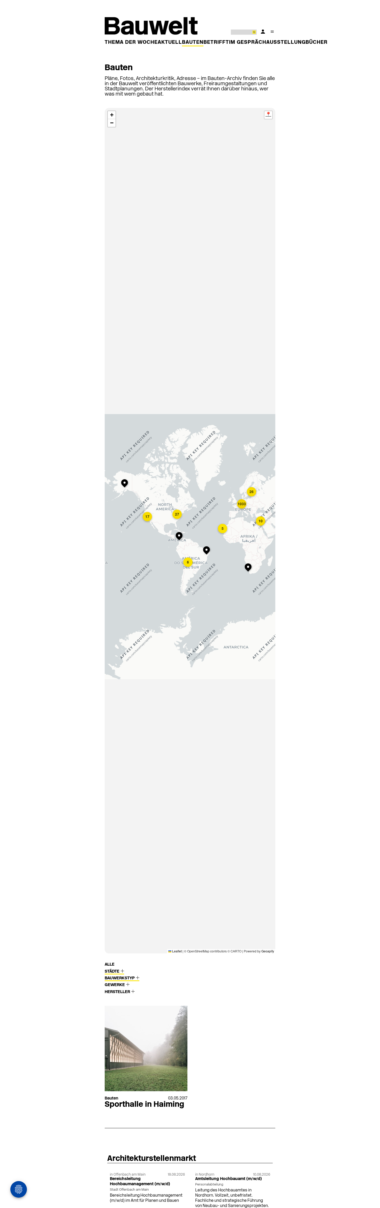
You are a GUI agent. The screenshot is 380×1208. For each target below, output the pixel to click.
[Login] (263, 31)
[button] (126, 483)
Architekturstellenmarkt (151, 1159)
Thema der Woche (131, 42)
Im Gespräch (247, 42)
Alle (110, 965)
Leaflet (176, 951)
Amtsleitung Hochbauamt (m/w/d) (228, 1179)
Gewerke (115, 985)
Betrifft (216, 42)
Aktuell (170, 42)
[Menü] (272, 31)
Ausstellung (286, 42)
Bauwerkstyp (120, 978)
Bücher (317, 42)
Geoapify (267, 951)
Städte (112, 972)
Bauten (192, 42)
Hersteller (118, 992)
